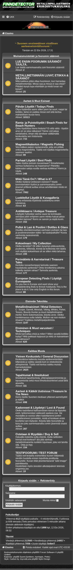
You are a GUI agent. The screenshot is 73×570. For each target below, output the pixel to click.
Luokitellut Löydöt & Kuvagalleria (37, 197)
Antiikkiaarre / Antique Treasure (36, 211)
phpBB (35, 552)
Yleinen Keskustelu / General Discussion (41, 356)
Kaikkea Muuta (36, 351)
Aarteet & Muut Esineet (36, 101)
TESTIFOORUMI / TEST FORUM (36, 452)
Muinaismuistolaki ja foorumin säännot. (36, 56)
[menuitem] (10, 17)
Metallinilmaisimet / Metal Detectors (38, 306)
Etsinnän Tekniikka (36, 301)
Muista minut (49, 500)
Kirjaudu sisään (27, 480)
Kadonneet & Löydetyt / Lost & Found (40, 407)
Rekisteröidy (47, 480)
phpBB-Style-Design (41, 559)
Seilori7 (51, 543)
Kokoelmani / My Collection (33, 243)
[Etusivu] (36, 22)
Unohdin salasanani (15, 500)
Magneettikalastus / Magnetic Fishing (39, 144)
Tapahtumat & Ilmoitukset (32, 375)
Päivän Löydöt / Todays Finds (34, 106)
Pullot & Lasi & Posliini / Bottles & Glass (41, 227)
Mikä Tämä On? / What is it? (33, 179)
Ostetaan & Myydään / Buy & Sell (36, 434)
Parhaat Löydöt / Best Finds (33, 160)
